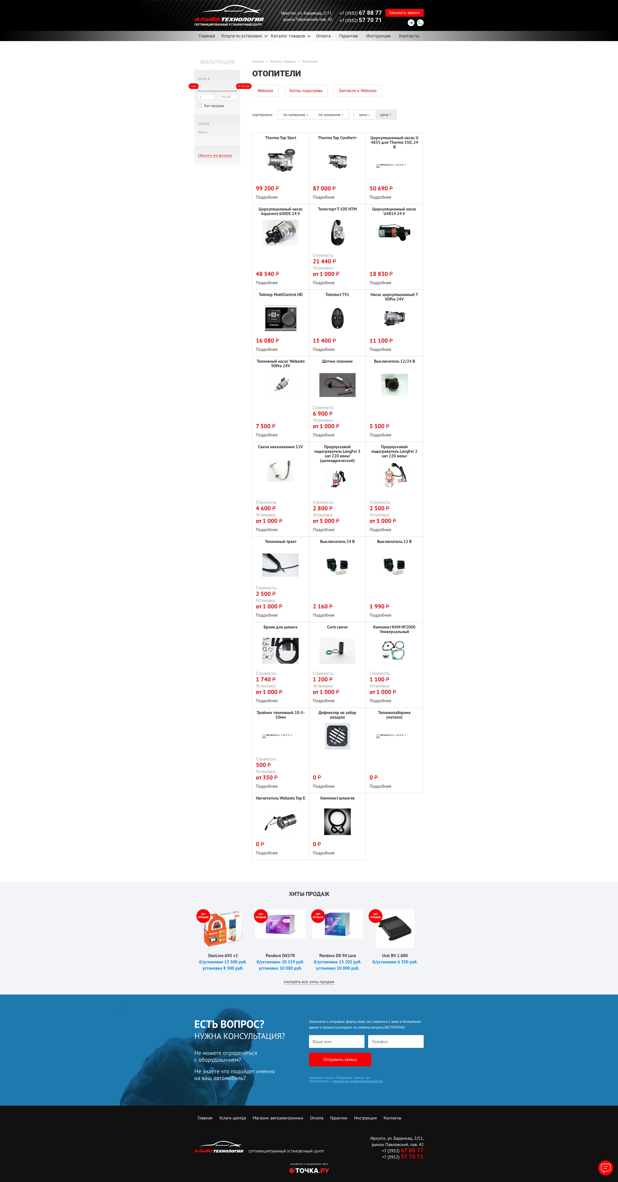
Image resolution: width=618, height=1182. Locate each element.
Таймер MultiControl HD (280, 294)
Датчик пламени (337, 361)
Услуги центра (232, 1118)
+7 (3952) (360, 13)
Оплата (323, 35)
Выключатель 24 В (337, 541)
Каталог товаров (282, 61)
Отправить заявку (340, 1059)
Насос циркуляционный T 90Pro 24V (394, 296)
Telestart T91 (337, 294)
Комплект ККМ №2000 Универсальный (394, 629)
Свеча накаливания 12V (280, 446)
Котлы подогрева (306, 90)
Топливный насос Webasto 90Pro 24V (281, 363)
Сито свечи (337, 627)
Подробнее (267, 197)
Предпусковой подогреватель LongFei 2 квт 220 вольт (394, 451)
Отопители (310, 61)
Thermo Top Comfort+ (337, 137)
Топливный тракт (280, 541)
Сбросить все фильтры (215, 155)
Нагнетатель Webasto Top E (280, 798)
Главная (207, 35)
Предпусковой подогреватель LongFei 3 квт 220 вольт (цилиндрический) (337, 453)
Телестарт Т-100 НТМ (337, 209)
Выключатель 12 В (394, 541)
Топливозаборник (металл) (394, 714)
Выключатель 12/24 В (394, 361)
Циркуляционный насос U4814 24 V (394, 211)
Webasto (265, 90)
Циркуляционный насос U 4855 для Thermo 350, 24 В (394, 142)
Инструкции (378, 35)
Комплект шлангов (337, 798)
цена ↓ (364, 114)
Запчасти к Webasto (358, 90)
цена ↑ (385, 114)
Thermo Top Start (280, 137)
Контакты (409, 35)
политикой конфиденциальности (357, 1081)
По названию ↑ (331, 114)
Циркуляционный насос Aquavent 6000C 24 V (281, 211)
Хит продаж (214, 106)
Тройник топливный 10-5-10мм (281, 714)
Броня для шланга (280, 627)
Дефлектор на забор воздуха (337, 714)
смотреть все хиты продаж (309, 981)
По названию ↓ (295, 114)
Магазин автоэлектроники (278, 1118)
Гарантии (348, 35)
